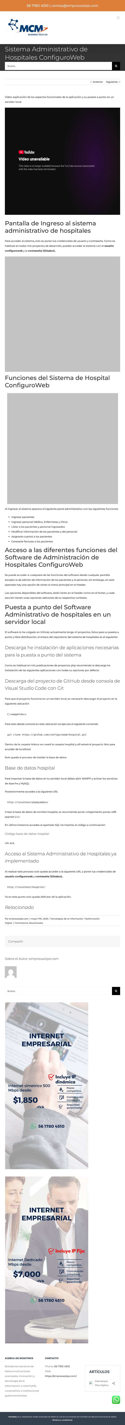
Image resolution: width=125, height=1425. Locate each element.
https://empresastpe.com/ (61, 1376)
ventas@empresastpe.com (74, 6)
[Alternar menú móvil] (118, 18)
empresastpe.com (19, 918)
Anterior (98, 81)
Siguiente (112, 81)
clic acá (9, 843)
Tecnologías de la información (66, 918)
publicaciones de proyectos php (56, 665)
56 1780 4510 (62, 1366)
